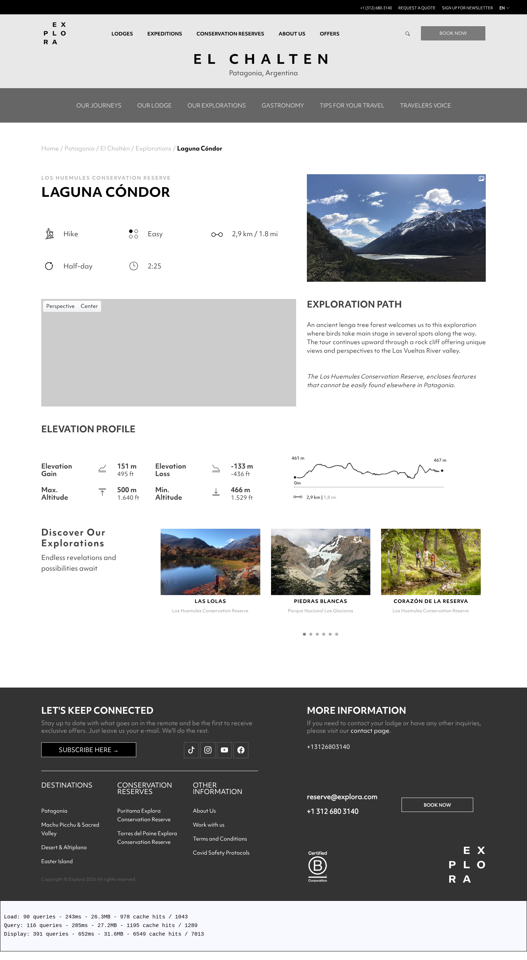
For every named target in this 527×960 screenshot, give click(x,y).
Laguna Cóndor (199, 148)
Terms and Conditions (220, 838)
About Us (204, 810)
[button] (304, 634)
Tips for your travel (352, 105)
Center (89, 306)
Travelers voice (425, 105)
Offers (330, 33)
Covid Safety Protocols (221, 852)
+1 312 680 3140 (333, 811)
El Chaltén (115, 148)
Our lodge (154, 105)
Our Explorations (216, 105)
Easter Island (57, 861)
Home (50, 148)
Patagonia (80, 148)
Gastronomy (283, 105)
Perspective (60, 306)
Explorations (153, 148)
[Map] (168, 353)
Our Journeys (99, 105)
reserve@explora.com (342, 796)
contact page (370, 730)
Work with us (208, 824)
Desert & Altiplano (64, 847)
